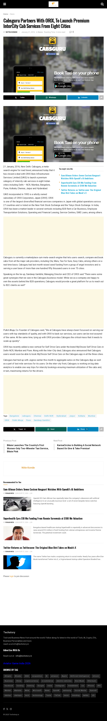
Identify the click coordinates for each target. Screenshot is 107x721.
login (12, 576)
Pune (28, 420)
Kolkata (81, 416)
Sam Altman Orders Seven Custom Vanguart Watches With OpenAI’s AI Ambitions (80, 177)
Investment (73, 686)
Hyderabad (61, 416)
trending (76, 695)
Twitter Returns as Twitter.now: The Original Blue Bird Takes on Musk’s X (81, 191)
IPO (99, 686)
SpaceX (93, 690)
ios (82, 686)
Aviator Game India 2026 (17, 663)
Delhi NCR (48, 416)
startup (8, 695)
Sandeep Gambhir (42, 420)
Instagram (60, 686)
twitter (85, 695)
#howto (18, 676)
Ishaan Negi (9, 493)
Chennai (37, 416)
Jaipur (72, 416)
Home (5, 14)
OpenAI (56, 690)
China (18, 681)
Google (41, 686)
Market (8, 690)
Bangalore (14, 416)
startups (18, 695)
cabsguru (26, 416)
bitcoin (96, 676)
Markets (17, 690)
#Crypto (8, 676)
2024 (27, 676)
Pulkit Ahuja (17, 420)
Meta (27, 690)
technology (37, 695)
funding (20, 686)
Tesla (48, 695)
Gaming (30, 686)
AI (47, 676)
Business (9, 681)
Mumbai (91, 416)
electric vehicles (64, 681)
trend (66, 695)
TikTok (57, 695)
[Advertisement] (53, 236)
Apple (64, 676)
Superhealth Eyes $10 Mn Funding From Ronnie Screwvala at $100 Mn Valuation (78, 184)
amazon (54, 676)
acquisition (37, 676)
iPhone (91, 686)
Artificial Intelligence (79, 676)
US (93, 695)
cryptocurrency (31, 681)
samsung (67, 690)
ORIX (7, 420)
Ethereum (92, 681)
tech (27, 695)
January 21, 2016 (28, 32)
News (12, 14)
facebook (9, 686)
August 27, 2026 (22, 493)
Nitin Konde (11, 32)
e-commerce (47, 681)
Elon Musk (79, 681)
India (50, 686)
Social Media (80, 690)
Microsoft (37, 690)
